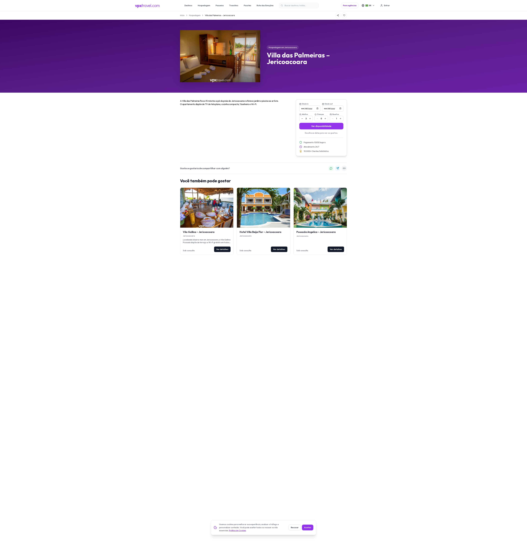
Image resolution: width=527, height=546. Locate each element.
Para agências (350, 5)
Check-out (329, 104)
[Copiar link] (344, 168)
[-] (302, 118)
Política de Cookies (237, 530)
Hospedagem (195, 15)
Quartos (335, 114)
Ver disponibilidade (321, 126)
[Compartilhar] (338, 15)
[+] (310, 118)
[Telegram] (337, 168)
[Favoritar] (344, 15)
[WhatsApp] (331, 168)
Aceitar (307, 527)
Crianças (320, 114)
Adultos (305, 114)
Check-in (305, 104)
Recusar (294, 527)
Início (182, 15)
